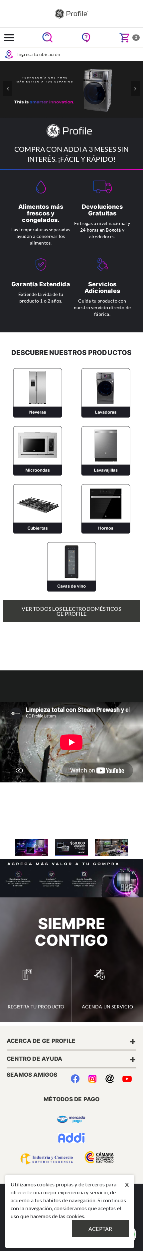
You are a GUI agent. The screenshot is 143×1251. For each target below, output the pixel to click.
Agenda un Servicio (107, 1006)
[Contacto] (109, 1077)
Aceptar (100, 1228)
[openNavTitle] (9, 37)
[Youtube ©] (127, 1077)
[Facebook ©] (75, 1077)
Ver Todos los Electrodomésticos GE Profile (71, 611)
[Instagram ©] (92, 1077)
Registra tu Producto (36, 1006)
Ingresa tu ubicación (38, 54)
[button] (135, 88)
